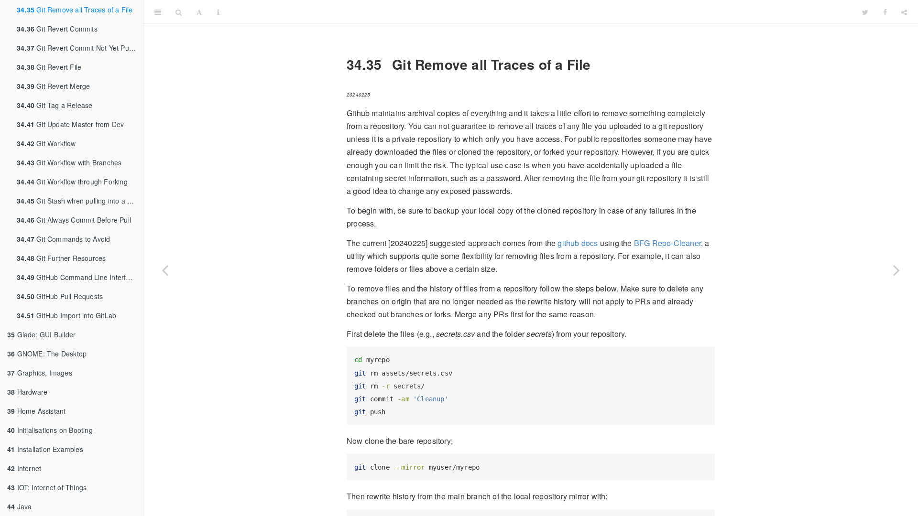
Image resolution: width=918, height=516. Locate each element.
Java (19, 506)
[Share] (904, 12)
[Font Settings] (199, 12)
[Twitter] (865, 12)
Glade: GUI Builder (41, 334)
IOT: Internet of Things (47, 487)
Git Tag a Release (55, 105)
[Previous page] (164, 270)
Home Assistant (36, 411)
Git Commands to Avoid (63, 239)
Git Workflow (46, 143)
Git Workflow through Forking (72, 181)
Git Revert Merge (53, 86)
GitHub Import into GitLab (66, 315)
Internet (24, 468)
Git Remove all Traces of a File (74, 9)
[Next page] (896, 270)
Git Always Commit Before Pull (74, 220)
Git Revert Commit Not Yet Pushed (80, 48)
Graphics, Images (39, 372)
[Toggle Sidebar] (157, 12)
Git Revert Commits (57, 28)
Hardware (27, 392)
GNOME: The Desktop (47, 353)
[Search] (178, 12)
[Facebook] (885, 12)
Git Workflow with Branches (69, 162)
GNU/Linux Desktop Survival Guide (541, 12)
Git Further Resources (61, 258)
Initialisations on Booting (50, 430)
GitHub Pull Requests (60, 296)
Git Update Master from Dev (70, 124)
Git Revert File (49, 67)
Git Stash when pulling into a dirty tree (80, 200)
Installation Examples (45, 449)
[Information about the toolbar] (218, 12)
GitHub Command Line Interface (77, 277)
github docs (577, 242)
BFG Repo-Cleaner (667, 242)
